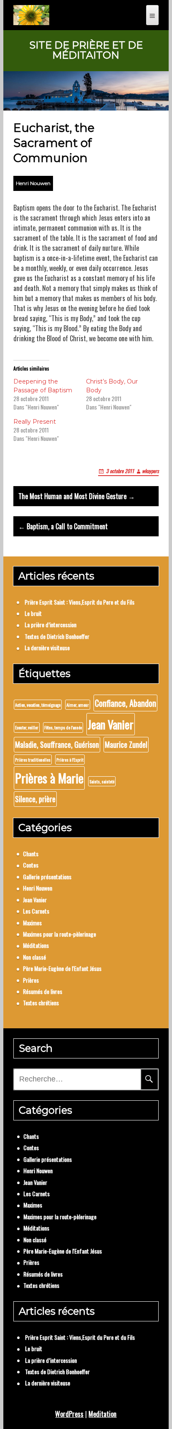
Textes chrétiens (41, 1002)
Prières (31, 980)
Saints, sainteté (101, 781)
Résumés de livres (42, 991)
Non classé (34, 957)
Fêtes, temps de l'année (63, 727)
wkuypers (150, 470)
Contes (30, 864)
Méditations (36, 945)
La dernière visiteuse (47, 647)
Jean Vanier (111, 724)
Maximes (32, 922)
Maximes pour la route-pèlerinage (59, 933)
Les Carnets (36, 910)
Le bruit (33, 613)
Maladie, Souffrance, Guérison (57, 744)
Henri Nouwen (33, 183)
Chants (30, 853)
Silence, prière (35, 798)
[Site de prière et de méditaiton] (31, 15)
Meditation (102, 1414)
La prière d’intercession (50, 624)
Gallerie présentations (47, 876)
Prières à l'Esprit (69, 759)
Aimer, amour (77, 704)
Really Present (34, 421)
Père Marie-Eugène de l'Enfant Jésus (62, 968)
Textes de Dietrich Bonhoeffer (57, 636)
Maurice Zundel (126, 744)
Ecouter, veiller (26, 727)
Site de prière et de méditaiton (86, 50)
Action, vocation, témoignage (38, 704)
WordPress (69, 1414)
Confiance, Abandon (125, 703)
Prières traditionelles (33, 759)
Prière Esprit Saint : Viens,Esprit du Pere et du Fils (79, 601)
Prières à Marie (49, 778)
